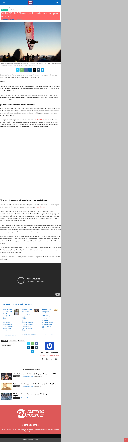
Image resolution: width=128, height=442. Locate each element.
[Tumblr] (38, 70)
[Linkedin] (30, 70)
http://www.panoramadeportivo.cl (49, 355)
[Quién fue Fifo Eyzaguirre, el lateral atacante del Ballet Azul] (6, 387)
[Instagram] (47, 359)
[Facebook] (26, 70)
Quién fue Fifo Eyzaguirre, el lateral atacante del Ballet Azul (34, 384)
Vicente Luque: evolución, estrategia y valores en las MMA (27, 314)
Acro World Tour (39, 120)
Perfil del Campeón (13, 9)
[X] (18, 70)
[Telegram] (42, 70)
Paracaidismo (21, 340)
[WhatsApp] (22, 70)
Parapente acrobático (14, 343)
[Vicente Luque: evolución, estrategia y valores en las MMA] (6, 377)
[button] (4, 2)
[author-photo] (49, 350)
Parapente (4, 343)
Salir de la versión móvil (30, 440)
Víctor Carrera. (40, 207)
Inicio (2, 7)
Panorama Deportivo (8, 19)
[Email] (34, 70)
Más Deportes (9, 7)
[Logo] (30, 420)
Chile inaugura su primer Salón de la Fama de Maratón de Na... (8, 314)
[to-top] (126, 439)
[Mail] (51, 359)
